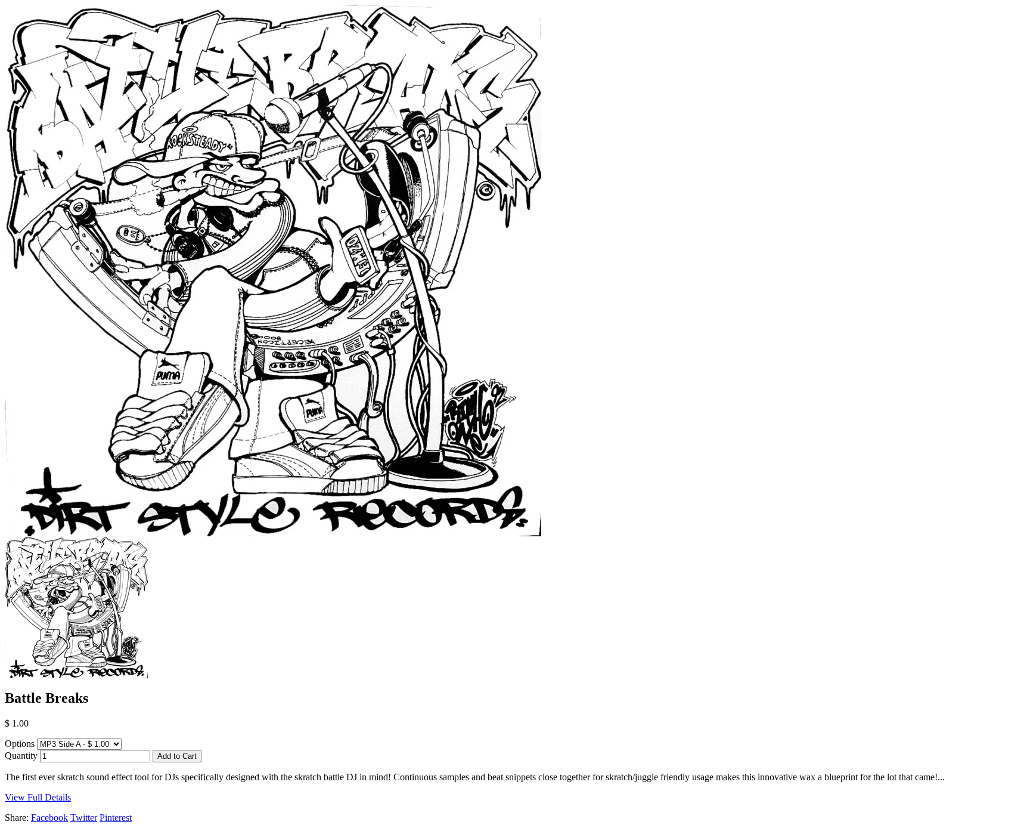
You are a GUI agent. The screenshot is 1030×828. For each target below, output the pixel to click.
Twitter (83, 817)
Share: (17, 817)
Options (20, 744)
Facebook (49, 817)
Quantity (21, 755)
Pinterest (116, 817)
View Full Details (38, 797)
